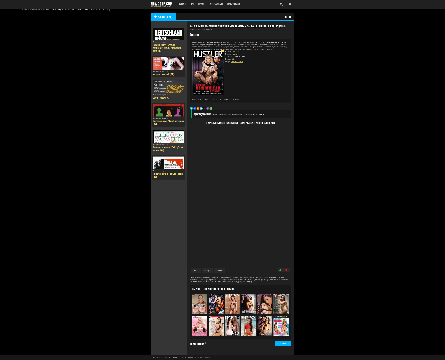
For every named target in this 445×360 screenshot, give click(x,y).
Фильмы (182, 4)
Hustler (235, 54)
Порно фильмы (237, 62)
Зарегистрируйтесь (202, 114)
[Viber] (207, 108)
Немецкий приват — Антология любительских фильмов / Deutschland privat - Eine (167, 48)
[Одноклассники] (198, 108)
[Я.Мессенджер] (191, 108)
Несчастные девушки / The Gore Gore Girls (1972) (168, 175)
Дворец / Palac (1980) (161, 97)
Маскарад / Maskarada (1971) (163, 74)
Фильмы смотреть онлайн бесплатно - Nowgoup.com (162, 4)
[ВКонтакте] (194, 108)
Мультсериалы (233, 4)
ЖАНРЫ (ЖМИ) (165, 17)
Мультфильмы (216, 4)
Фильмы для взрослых (160, 42)
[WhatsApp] (211, 108)
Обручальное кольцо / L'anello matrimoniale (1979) (168, 123)
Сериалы (201, 4)
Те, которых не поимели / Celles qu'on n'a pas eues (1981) (168, 149)
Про (192, 4)
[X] (204, 108)
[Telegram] (201, 108)
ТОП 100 (287, 17)
